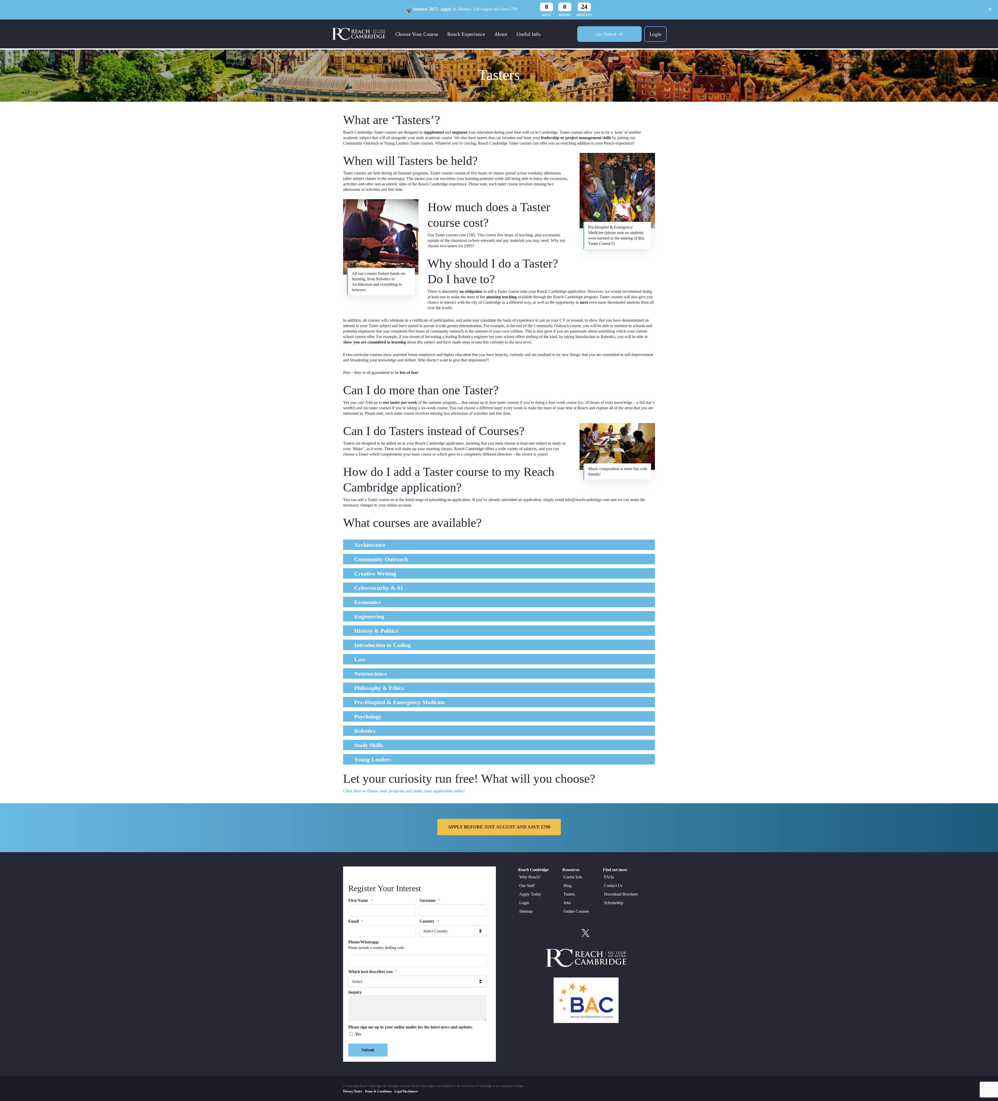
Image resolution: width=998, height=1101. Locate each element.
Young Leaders (372, 759)
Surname (429, 900)
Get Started (606, 34)
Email (355, 921)
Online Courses (576, 911)
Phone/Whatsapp (363, 942)
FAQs (609, 877)
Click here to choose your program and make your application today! (404, 791)
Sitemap (526, 911)
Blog (567, 885)
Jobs (567, 903)
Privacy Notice (352, 1091)
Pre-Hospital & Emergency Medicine (399, 702)
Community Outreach (381, 559)
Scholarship (613, 903)
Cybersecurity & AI (378, 588)
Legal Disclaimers (406, 1091)
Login (655, 34)
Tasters (569, 894)
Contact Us (613, 885)
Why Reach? (530, 877)
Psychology (368, 716)
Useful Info (528, 34)
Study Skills (368, 745)
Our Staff (527, 885)
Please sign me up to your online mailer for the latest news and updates (410, 1027)
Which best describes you (372, 971)
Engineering (369, 616)
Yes (358, 1034)
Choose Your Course (416, 34)
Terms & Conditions (378, 1091)
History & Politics (376, 630)
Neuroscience (370, 673)
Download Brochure (621, 894)
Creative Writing (375, 573)
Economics (367, 602)
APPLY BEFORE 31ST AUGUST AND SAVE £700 (499, 827)
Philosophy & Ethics (379, 688)
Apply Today (530, 894)
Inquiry (355, 992)
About (500, 34)
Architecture (369, 545)
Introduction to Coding (382, 645)
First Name (360, 900)
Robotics (365, 731)
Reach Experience (466, 34)
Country (429, 921)
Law (359, 659)
